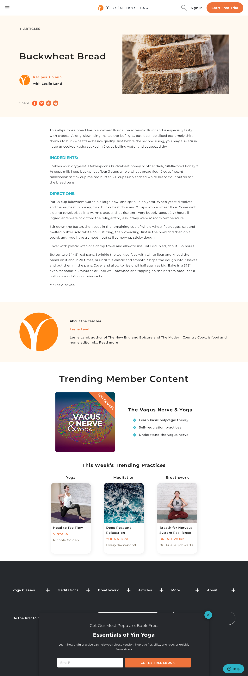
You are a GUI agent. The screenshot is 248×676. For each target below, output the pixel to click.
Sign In (197, 8)
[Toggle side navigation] (7, 7)
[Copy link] (48, 103)
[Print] (55, 103)
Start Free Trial (225, 8)
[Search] (184, 8)
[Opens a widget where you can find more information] (233, 669)
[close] (208, 615)
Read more (108, 342)
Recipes (40, 77)
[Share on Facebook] (34, 103)
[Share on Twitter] (41, 103)
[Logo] (124, 8)
